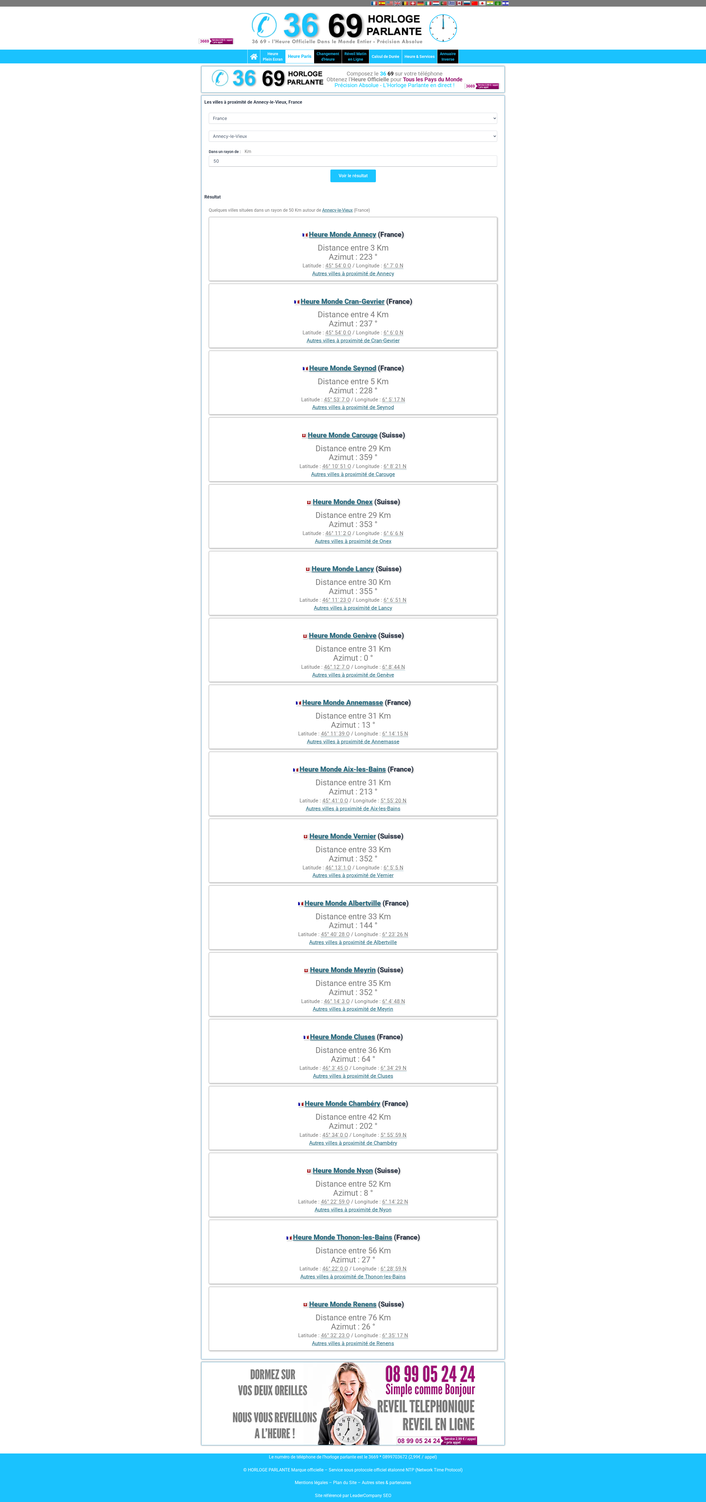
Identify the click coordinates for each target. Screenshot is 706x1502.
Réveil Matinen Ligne (355, 56)
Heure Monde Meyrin (343, 970)
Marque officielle (307, 1470)
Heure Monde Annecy (342, 234)
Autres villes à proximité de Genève (353, 675)
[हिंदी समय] (490, 3)
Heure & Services (420, 56)
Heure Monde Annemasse (342, 702)
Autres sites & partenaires (386, 1482)
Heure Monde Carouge (343, 435)
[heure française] (374, 3)
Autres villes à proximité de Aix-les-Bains (353, 808)
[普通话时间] (474, 3)
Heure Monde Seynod (342, 368)
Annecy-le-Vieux (337, 210)
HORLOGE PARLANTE (269, 1470)
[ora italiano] (428, 3)
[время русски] (467, 3)
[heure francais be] (405, 3)
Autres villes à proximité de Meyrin (353, 1009)
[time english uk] (397, 3)
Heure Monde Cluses (342, 1037)
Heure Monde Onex (343, 502)
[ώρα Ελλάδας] (451, 3)
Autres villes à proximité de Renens (353, 1343)
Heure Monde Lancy (343, 569)
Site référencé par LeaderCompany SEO (353, 1495)
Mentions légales (311, 1482)
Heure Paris (299, 56)
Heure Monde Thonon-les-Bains (342, 1237)
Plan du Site (345, 1482)
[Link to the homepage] (254, 56)
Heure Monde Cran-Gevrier (342, 301)
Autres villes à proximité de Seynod (353, 407)
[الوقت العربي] (497, 3)
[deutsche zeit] (420, 3)
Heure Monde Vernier (342, 836)
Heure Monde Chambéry (342, 1104)
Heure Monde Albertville (342, 903)
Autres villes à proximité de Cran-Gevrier (353, 340)
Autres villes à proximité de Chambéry (353, 1143)
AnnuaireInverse (448, 56)
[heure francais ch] (413, 3)
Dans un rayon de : (225, 151)
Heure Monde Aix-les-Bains (342, 769)
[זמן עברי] (505, 3)
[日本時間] (482, 3)
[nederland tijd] (436, 3)
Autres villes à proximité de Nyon (353, 1210)
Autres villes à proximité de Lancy (353, 608)
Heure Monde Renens (342, 1304)
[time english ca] (459, 3)
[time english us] (389, 3)
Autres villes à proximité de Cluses (353, 1076)
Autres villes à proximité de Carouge (353, 474)
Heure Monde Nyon (343, 1171)
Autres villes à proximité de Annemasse (353, 741)
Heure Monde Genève (342, 636)
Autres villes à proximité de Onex (353, 541)
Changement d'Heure (328, 56)
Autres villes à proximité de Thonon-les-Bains (353, 1276)
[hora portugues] (443, 3)
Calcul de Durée (385, 56)
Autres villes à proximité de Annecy (353, 273)
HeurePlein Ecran (273, 56)
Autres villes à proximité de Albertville (353, 942)
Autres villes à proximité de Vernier (353, 875)
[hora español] (382, 3)
